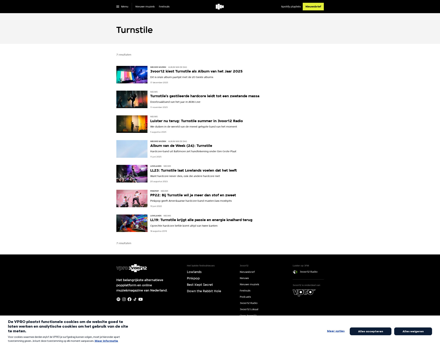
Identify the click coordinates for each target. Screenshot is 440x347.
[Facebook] (129, 299)
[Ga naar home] (220, 6)
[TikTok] (135, 299)
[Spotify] (118, 299)
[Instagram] (124, 299)
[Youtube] (140, 299)
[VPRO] (304, 292)
